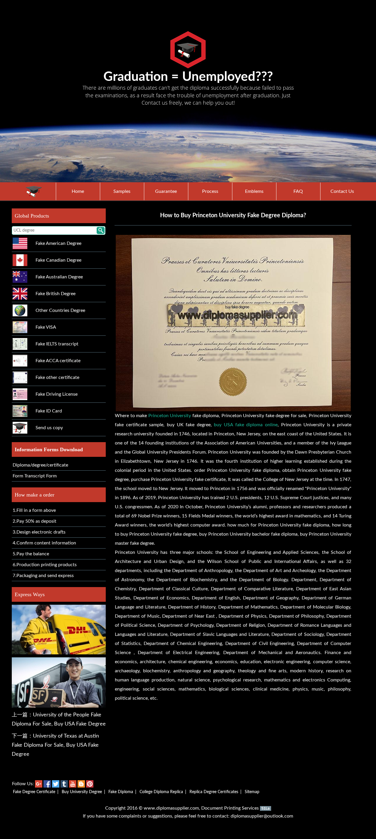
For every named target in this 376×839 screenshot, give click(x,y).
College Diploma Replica (161, 792)
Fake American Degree (58, 243)
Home (78, 191)
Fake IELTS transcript (57, 344)
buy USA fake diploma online (246, 424)
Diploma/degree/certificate (40, 465)
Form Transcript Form (35, 476)
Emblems (254, 191)
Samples (121, 191)
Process (210, 191)
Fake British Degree (55, 293)
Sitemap (252, 792)
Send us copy (49, 427)
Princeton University (169, 415)
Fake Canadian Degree (58, 260)
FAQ (298, 191)
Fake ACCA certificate (58, 360)
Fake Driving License (57, 394)
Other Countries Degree (60, 310)
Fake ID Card (49, 411)
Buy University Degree (82, 792)
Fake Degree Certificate (34, 792)
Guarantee (166, 191)
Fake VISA (46, 327)
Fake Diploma (120, 792)
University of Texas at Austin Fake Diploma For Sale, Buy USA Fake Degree (55, 745)
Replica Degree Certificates (213, 792)
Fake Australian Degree (59, 277)
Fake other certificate (57, 377)
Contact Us (342, 191)
